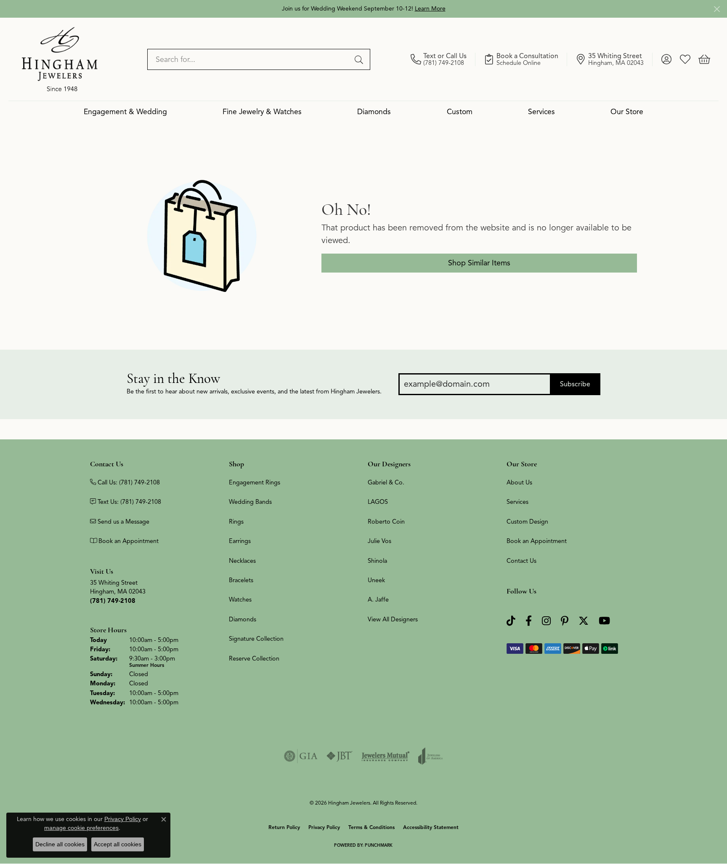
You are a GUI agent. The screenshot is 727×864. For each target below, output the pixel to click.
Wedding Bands (250, 502)
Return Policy (284, 827)
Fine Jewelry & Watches (262, 111)
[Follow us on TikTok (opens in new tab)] (511, 621)
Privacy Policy (324, 827)
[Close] (716, 9)
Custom (459, 111)
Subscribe (575, 384)
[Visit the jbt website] (339, 756)
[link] (443, 59)
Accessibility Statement (431, 827)
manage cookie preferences (81, 827)
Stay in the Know (173, 378)
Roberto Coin (386, 521)
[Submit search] (360, 59)
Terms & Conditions (371, 827)
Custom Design (527, 521)
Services (541, 111)
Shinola (377, 560)
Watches (240, 599)
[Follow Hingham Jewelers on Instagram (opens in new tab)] (546, 621)
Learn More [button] (430, 8)
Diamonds (374, 111)
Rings (236, 521)
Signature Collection (256, 638)
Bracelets (241, 580)
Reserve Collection (254, 658)
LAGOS (378, 502)
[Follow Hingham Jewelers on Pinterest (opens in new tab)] (564, 621)
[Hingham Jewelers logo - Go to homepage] (59, 59)
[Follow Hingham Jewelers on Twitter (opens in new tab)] (583, 621)
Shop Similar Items (479, 262)
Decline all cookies (60, 844)
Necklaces (242, 560)
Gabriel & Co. (386, 482)
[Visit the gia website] (301, 756)
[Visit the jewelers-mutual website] (385, 756)
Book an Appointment (537, 541)
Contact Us (521, 560)
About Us (519, 482)
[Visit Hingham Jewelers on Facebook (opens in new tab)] (528, 621)
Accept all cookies (117, 844)
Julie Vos (379, 541)
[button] (666, 59)
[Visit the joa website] (430, 756)
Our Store (626, 111)
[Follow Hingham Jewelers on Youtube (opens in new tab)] (604, 621)
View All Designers (393, 619)
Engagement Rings (254, 482)
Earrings (240, 541)
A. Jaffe (378, 599)
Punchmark (379, 845)
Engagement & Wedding (125, 111)
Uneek (376, 580)
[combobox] (249, 59)
